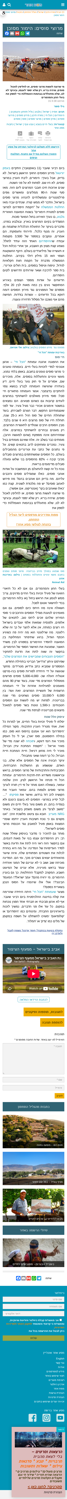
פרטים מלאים (33, 1265)
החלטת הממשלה (52, 207)
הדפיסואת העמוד (48, 138)
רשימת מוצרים (56, 1380)
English (60, 1358)
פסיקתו (13, 794)
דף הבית (60, 12)
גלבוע (38, 111)
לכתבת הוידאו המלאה (34, 999)
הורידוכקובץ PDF (19, 138)
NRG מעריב (56, 814)
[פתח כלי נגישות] (2, 13)
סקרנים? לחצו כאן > (45, 1487)
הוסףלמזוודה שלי (31, 138)
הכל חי (48, 115)
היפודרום (59, 115)
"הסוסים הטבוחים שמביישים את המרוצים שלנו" (34, 656)
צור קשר (60, 1362)
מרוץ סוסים (50, 118)
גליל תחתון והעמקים (22, 111)
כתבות (20, 12)
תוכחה (30, 741)
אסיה (54, 111)
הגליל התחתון (30, 12)
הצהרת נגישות (56, 1392)
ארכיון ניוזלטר (57, 1384)
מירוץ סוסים (23, 115)
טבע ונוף (29, 124)
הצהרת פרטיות (56, 1397)
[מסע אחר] (33, 4)
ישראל (41, 12)
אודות (61, 1367)
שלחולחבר (40, 138)
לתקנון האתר (24, 1323)
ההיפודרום (44, 241)
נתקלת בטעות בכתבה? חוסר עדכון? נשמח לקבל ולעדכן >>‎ (35, 932)
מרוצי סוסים (34, 118)
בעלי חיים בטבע (44, 124)
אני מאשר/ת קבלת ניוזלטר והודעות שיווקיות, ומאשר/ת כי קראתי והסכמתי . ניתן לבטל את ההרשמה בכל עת (35, 1325)
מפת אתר (59, 1388)
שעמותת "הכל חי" (44, 892)
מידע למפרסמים (55, 1371)
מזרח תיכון (37, 115)
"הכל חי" (20, 362)
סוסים (17, 118)
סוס (24, 118)
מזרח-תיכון (50, 12)
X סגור (61, 1429)
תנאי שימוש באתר (54, 1375)
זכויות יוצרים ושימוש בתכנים (49, 1401)
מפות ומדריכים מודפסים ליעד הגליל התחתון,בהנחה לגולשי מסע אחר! (33, 519)
